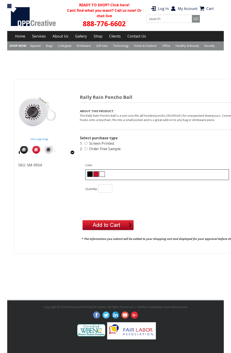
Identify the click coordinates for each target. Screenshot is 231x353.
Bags (49, 46)
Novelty (209, 46)
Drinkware (84, 46)
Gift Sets (102, 46)
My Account (187, 8)
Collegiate (65, 46)
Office (166, 46)
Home (20, 36)
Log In (163, 8)
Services (39, 36)
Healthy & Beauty (187, 46)
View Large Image (39, 139)
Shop (98, 36)
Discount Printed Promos (87, 307)
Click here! (119, 4)
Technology (121, 46)
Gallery (81, 36)
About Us (60, 36)
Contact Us (136, 36)
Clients (115, 36)
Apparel (35, 46)
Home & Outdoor (145, 46)
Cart (210, 8)
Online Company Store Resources (162, 307)
